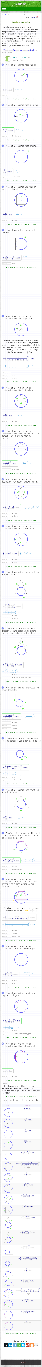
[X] (6, 1345)
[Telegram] (15, 1345)
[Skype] (23, 1345)
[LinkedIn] (10, 1345)
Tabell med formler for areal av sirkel (19, 50)
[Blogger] (32, 1345)
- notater (17, 60)
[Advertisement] (21, 291)
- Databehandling (20, 57)
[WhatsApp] (19, 1345)
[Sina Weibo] (27, 1345)
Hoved (4, 15)
